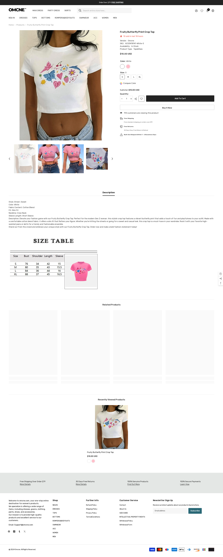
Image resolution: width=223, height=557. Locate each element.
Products (20, 25)
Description (109, 192)
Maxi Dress (38, 10)
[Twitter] (24, 531)
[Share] (136, 99)
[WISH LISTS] (202, 10)
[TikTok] (14, 531)
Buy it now (167, 108)
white (89, 461)
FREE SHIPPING (117, 2)
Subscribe (195, 511)
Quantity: (124, 94)
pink (93, 461)
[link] (33, 378)
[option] (61, 85)
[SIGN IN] (196, 10)
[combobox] (106, 10)
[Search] (104, 10)
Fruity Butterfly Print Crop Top (100, 452)
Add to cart (180, 98)
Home (11, 25)
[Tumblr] (19, 531)
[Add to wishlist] (141, 99)
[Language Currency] (213, 10)
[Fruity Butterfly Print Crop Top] (111, 427)
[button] (9, 158)
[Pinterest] (9, 531)
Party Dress (54, 10)
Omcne (131, 41)
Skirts (67, 10)
